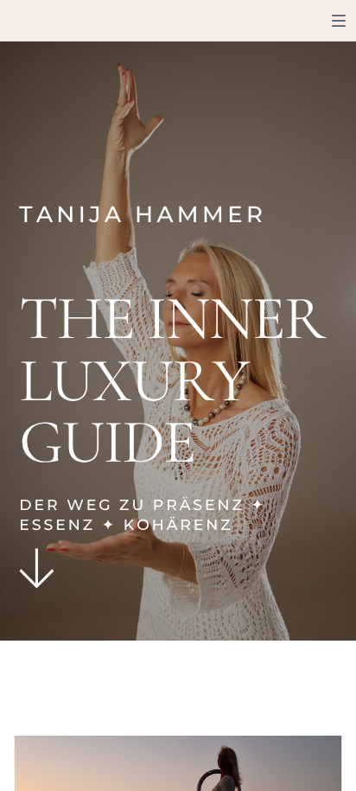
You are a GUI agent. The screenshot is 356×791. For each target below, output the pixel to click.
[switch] (338, 20)
